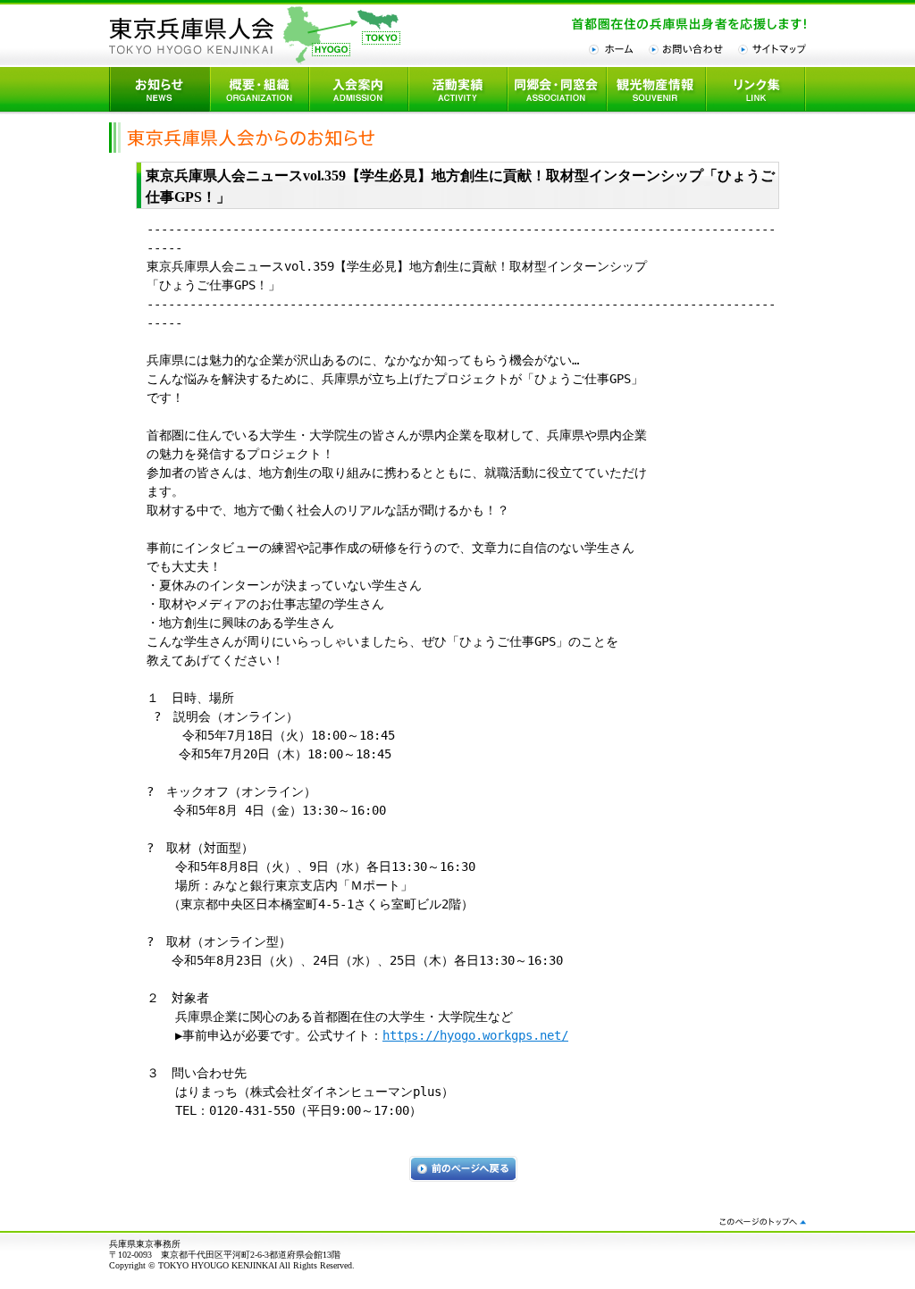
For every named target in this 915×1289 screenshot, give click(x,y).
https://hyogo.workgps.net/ (475, 1035)
